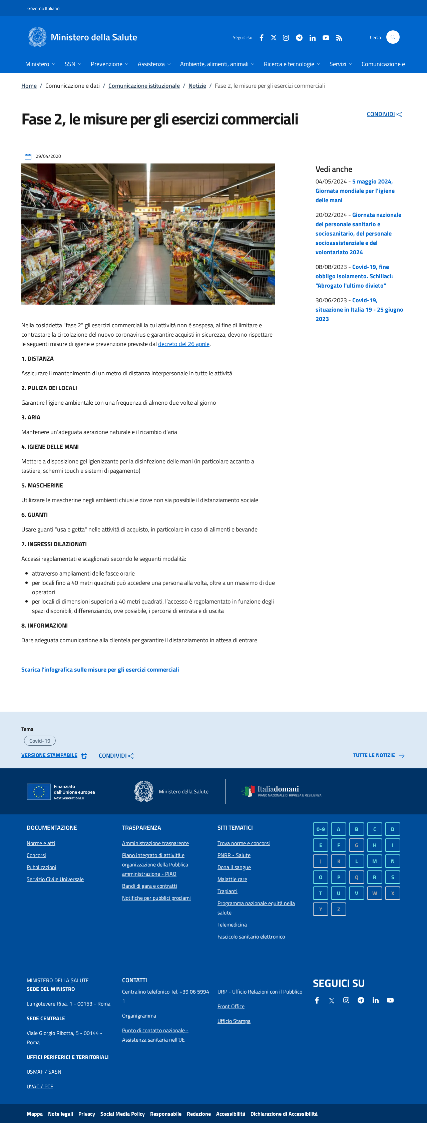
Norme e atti (41, 843)
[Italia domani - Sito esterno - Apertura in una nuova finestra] (285, 791)
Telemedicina (232, 924)
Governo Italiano (43, 8)
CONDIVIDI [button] (381, 113)
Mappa (35, 1114)
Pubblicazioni (41, 867)
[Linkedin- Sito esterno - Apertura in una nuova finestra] (376, 1000)
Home (29, 85)
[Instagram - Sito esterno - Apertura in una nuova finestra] (283, 36)
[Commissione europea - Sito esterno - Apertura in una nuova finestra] (61, 792)
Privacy (86, 1114)
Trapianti (228, 891)
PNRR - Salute (234, 855)
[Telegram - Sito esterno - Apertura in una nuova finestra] (361, 1000)
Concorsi (36, 855)
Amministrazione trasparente (155, 843)
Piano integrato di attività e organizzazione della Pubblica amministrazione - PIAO (155, 864)
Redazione (199, 1114)
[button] (393, 37)
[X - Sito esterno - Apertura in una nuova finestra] (274, 36)
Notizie (197, 85)
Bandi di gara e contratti (149, 886)
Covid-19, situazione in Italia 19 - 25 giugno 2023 (359, 309)
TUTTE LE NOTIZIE (374, 755)
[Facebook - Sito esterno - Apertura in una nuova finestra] (259, 36)
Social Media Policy (122, 1114)
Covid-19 (39, 741)
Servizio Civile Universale (55, 879)
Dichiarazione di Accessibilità (284, 1114)
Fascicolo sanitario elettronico (251, 936)
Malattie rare (232, 879)
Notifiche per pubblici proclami (156, 898)
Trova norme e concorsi (244, 843)
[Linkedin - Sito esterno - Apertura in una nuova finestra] (310, 36)
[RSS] (336, 36)
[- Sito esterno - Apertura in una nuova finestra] (390, 1000)
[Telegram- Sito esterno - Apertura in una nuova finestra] (296, 36)
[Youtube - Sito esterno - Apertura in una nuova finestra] (323, 36)
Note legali (60, 1114)
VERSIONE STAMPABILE (49, 755)
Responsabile (165, 1114)
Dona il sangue (234, 867)
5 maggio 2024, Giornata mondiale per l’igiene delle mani (355, 191)
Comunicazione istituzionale (144, 85)
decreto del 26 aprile (183, 343)
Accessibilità (230, 1114)
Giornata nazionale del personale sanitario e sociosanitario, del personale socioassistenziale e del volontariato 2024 (358, 233)
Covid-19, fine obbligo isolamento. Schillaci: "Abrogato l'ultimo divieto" (354, 276)
